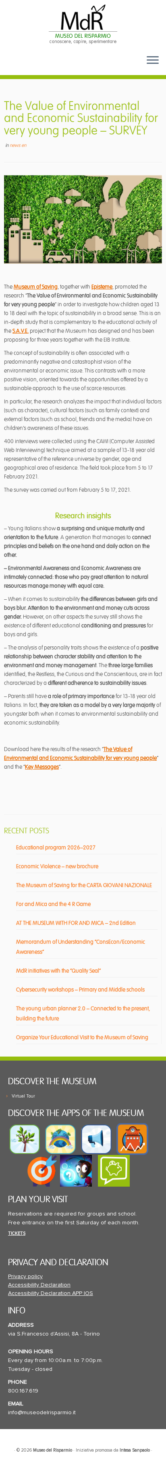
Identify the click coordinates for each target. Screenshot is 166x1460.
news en (18, 146)
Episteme (101, 286)
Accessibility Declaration (39, 1285)
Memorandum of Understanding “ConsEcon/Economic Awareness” (80, 947)
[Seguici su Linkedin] (41, 66)
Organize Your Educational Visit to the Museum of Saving (82, 1037)
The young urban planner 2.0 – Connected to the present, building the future (83, 1013)
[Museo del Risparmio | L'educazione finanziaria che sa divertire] (83, 24)
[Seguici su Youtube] (28, 66)
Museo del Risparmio (52, 1450)
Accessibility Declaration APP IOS (50, 1293)
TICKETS (16, 1233)
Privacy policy (25, 1276)
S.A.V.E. (20, 331)
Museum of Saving (36, 286)
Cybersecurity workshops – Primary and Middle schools (80, 989)
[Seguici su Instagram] (53, 66)
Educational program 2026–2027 (55, 847)
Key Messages (42, 767)
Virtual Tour (23, 1096)
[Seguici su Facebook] (15, 66)
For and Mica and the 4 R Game (53, 904)
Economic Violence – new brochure (57, 866)
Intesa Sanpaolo (135, 1450)
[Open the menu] (153, 61)
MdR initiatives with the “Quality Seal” (58, 970)
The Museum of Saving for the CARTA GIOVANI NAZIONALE (84, 885)
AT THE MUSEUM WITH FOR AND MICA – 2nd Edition (76, 923)
